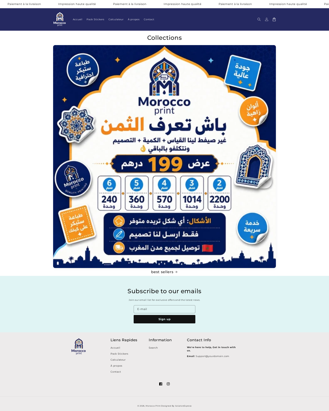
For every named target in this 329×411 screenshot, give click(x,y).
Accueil (115, 347)
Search (153, 347)
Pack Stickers (119, 353)
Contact (116, 371)
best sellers (162, 272)
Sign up (165, 319)
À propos (116, 365)
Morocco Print (153, 406)
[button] (259, 19)
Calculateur (118, 359)
